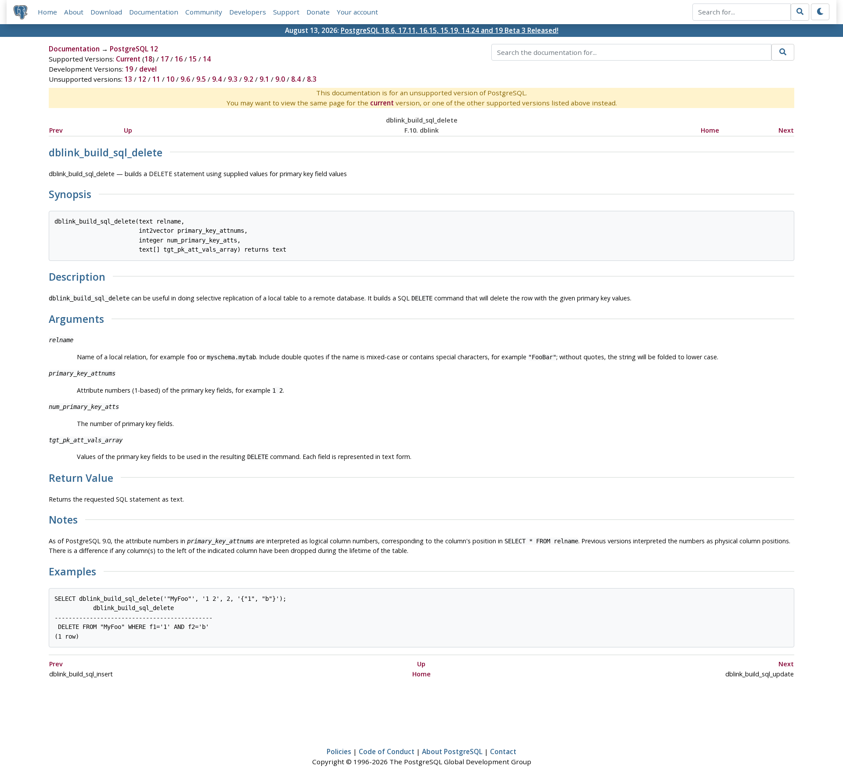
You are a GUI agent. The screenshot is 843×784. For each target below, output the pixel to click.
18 (148, 58)
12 (142, 79)
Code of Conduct (386, 751)
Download (106, 11)
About (73, 11)
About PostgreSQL (452, 751)
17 (165, 58)
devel (148, 69)
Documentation (153, 11)
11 (156, 79)
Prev (56, 130)
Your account (357, 11)
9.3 (233, 79)
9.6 (185, 79)
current (382, 102)
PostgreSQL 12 (134, 48)
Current (128, 58)
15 (193, 58)
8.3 (312, 79)
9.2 (248, 79)
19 (129, 69)
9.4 (217, 79)
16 (179, 58)
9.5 (201, 79)
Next (786, 130)
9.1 (264, 79)
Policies (339, 751)
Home (47, 11)
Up (128, 130)
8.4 (296, 79)
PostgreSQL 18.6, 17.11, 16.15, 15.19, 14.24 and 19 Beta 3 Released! (449, 30)
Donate (318, 11)
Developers (247, 11)
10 (170, 79)
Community (203, 11)
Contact (503, 751)
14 (207, 58)
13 (128, 79)
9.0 (280, 79)
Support (286, 11)
